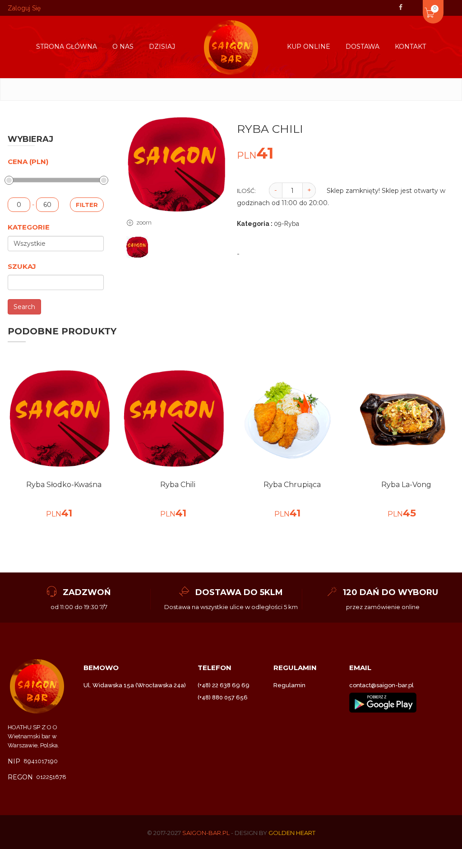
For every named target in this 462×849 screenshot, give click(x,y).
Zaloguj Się (24, 8)
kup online (308, 46)
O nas (123, 46)
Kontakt (410, 46)
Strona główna (66, 46)
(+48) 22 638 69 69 (223, 685)
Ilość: (246, 190)
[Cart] (417, 6)
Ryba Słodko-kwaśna (64, 484)
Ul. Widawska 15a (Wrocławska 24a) (134, 685)
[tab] (137, 247)
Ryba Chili (177, 484)
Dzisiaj (162, 46)
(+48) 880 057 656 (223, 697)
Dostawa (362, 46)
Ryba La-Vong (406, 484)
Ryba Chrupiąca (292, 484)
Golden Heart (291, 832)
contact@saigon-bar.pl (381, 685)
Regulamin (289, 685)
